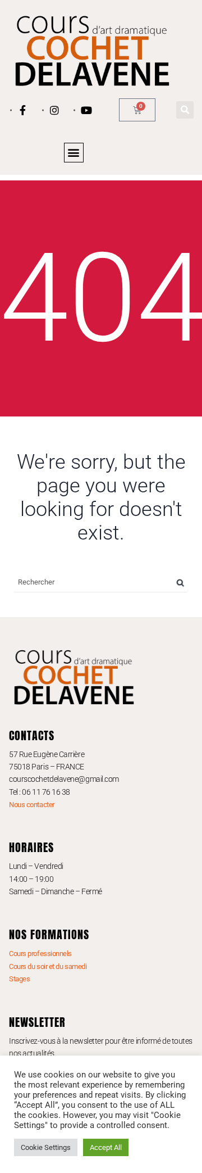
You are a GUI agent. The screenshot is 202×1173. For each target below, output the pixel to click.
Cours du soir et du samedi (47, 966)
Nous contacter (31, 804)
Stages (19, 979)
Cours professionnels (40, 953)
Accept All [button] (106, 1147)
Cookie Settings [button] (46, 1147)
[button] (185, 110)
